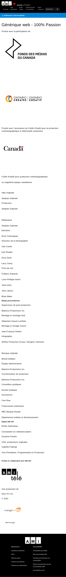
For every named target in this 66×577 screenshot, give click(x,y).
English (20, 5)
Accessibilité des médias (40, 550)
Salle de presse (15, 558)
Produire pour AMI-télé (18, 561)
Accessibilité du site (39, 570)
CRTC (13, 554)
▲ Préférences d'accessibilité (13, 15)
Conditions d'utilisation (18, 550)
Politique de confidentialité (19, 565)
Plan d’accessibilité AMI (40, 554)
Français (27, 5)
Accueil (5, 9)
